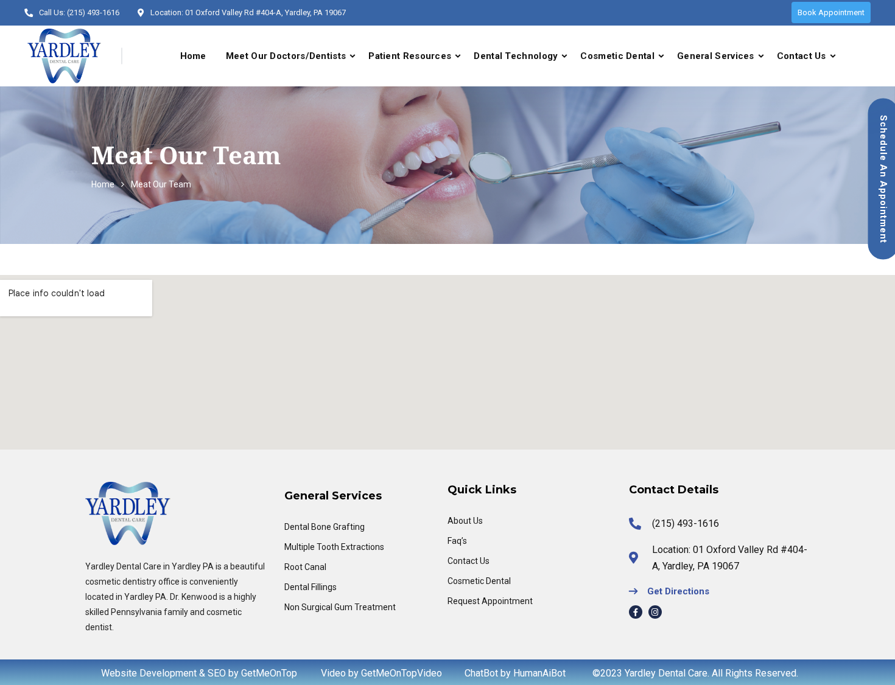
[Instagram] (655, 612)
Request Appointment (490, 601)
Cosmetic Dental (617, 55)
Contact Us (801, 55)
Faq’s (457, 541)
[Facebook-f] (635, 612)
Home (193, 55)
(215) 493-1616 (93, 12)
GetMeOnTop (269, 673)
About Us (465, 521)
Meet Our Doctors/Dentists (286, 55)
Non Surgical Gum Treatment (340, 607)
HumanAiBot (539, 673)
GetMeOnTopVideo (401, 673)
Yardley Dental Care (666, 673)
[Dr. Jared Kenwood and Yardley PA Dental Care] (64, 56)
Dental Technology (516, 55)
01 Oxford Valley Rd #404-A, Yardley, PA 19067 (265, 12)
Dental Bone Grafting (324, 527)
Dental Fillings (310, 587)
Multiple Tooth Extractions (334, 547)
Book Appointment (831, 12)
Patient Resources (409, 55)
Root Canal (305, 567)
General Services (715, 55)
